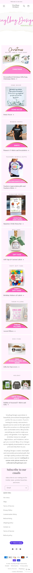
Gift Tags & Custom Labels (12, 259)
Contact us (6, 527)
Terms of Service (8, 506)
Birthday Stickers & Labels (12, 295)
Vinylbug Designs (15, 563)
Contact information (17, 571)
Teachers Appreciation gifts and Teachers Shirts (14, 187)
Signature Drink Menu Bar (12, 224)
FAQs (5, 502)
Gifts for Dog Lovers (10, 367)
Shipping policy (23, 568)
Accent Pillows (8, 331)
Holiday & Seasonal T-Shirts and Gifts (14, 403)
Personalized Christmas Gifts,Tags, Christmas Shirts (15, 78)
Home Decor (7, 114)
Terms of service (12, 568)
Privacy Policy (7, 510)
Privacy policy (24, 565)
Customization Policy (10, 514)
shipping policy (8, 523)
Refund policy (7, 535)
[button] (4, 6)
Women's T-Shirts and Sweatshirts (15, 150)
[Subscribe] (26, 488)
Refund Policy (7, 518)
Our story (6, 497)
